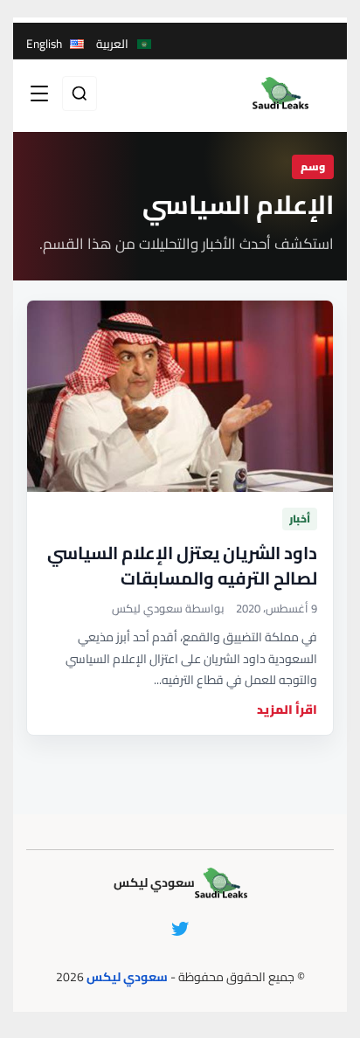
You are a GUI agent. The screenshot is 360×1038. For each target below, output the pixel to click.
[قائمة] (39, 93)
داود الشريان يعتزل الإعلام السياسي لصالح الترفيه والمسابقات (182, 565)
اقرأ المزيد (287, 710)
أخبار (299, 519)
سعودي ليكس (127, 976)
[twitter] (180, 928)
